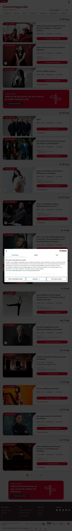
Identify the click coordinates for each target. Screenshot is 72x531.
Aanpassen (35, 279)
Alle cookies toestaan (56, 279)
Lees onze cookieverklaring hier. (13, 270)
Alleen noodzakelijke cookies (15, 279)
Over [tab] (57, 255)
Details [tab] (36, 255)
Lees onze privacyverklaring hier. (31, 270)
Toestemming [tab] (15, 255)
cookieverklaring (13, 273)
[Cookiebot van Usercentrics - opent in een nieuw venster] (60, 251)
